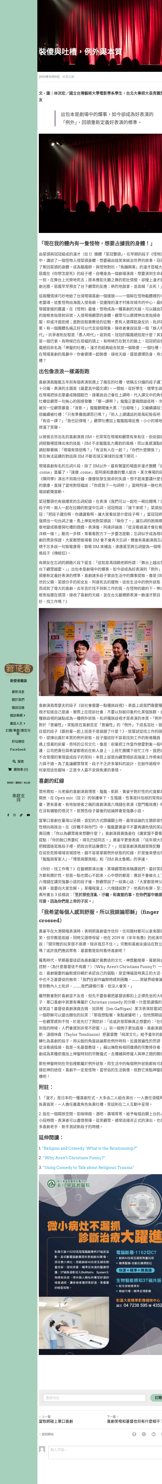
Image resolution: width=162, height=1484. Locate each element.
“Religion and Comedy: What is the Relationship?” (90, 1148)
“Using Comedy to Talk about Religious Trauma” (88, 1167)
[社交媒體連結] (8, 815)
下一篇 (111, 1416)
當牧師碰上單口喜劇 (56, 1421)
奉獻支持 (18, 798)
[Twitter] (144, 1434)
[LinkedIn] (153, 1434)
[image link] (18, 669)
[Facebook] (134, 1434)
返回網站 (48, 1434)
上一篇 (46, 1416)
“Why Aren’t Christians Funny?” (74, 1158)
